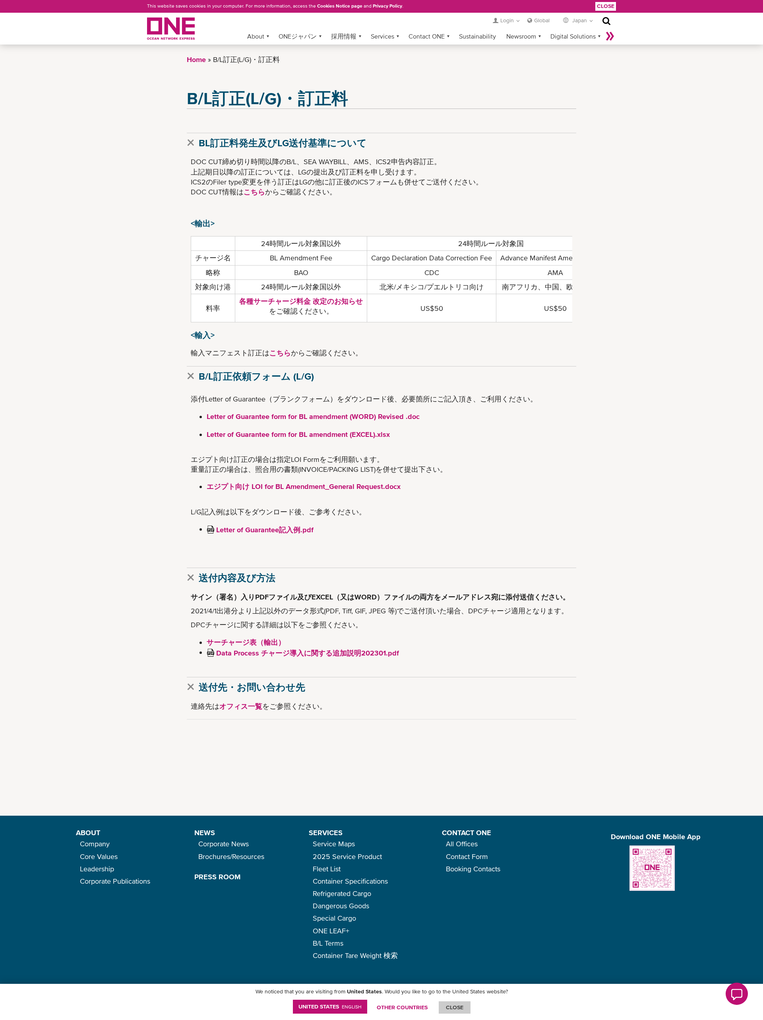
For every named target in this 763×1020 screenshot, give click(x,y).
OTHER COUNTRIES (402, 1007)
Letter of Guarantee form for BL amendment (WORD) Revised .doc (313, 416)
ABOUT (88, 832)
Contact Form (467, 856)
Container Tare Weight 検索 (355, 955)
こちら (254, 192)
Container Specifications (350, 881)
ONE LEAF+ (331, 931)
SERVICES (326, 832)
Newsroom (521, 36)
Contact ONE (427, 36)
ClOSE (454, 1007)
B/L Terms (328, 943)
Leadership (97, 869)
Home (196, 59)
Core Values (99, 856)
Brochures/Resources (231, 856)
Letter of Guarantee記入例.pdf (265, 530)
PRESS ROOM (217, 877)
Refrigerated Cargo (342, 893)
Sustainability (477, 36)
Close (605, 6)
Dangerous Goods (341, 906)
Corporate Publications (115, 881)
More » (610, 36)
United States (330, 1006)
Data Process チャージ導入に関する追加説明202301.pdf (307, 653)
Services (382, 36)
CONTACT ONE (466, 832)
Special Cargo (334, 918)
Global (542, 20)
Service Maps (334, 844)
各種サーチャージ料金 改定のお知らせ (301, 301)
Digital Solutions (573, 36)
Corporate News (223, 844)
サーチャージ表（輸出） (246, 642)
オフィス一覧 (240, 706)
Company (95, 844)
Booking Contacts (473, 869)
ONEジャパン (298, 36)
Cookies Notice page (339, 6)
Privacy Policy (387, 6)
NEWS (204, 832)
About (255, 36)
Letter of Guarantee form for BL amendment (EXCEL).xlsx (298, 434)
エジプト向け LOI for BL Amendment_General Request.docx (304, 486)
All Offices (462, 844)
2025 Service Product (347, 856)
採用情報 (343, 36)
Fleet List (327, 869)
